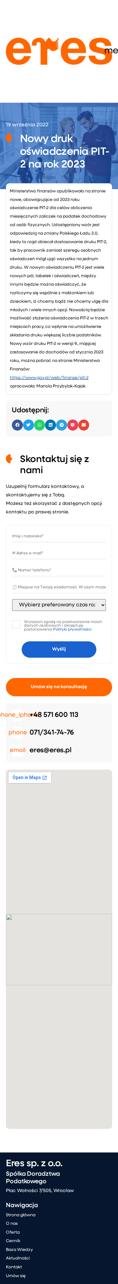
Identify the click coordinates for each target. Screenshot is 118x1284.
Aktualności (18, 1258)
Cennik (13, 1241)
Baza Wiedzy (19, 1250)
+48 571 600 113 (54, 715)
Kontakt (14, 1267)
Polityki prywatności (72, 630)
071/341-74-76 (51, 732)
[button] (17, 425)
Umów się (16, 1276)
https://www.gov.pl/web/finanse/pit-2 (49, 378)
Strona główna (20, 1215)
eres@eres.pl (50, 750)
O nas (12, 1224)
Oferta (13, 1232)
